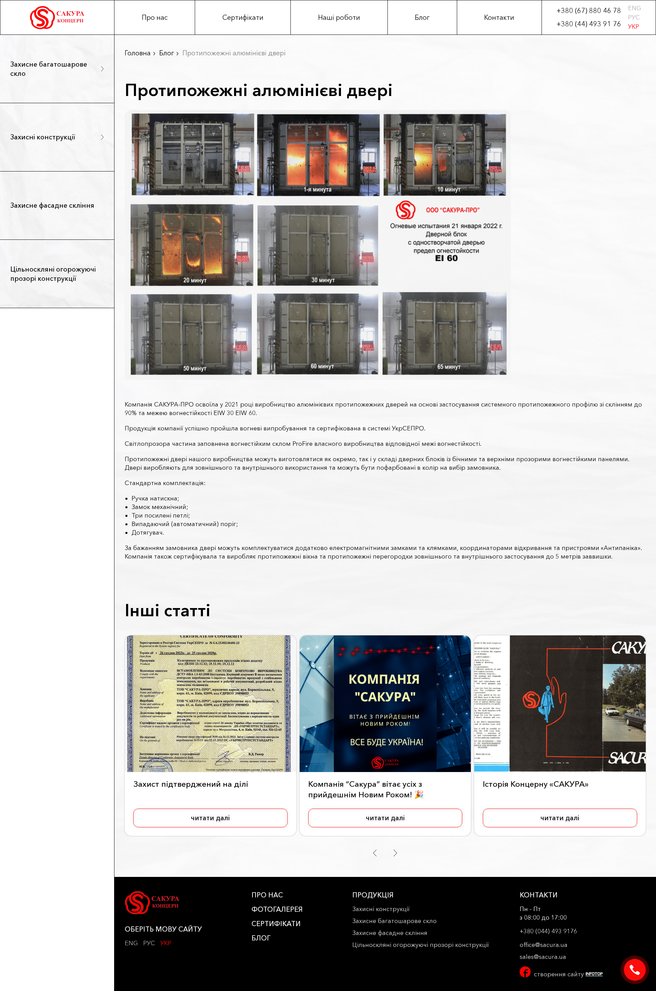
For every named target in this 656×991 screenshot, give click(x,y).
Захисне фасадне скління (52, 205)
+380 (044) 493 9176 (548, 931)
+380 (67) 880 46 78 (588, 10)
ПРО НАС (267, 895)
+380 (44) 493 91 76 (588, 24)
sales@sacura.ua (543, 957)
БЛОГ (261, 938)
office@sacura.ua (544, 945)
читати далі (210, 818)
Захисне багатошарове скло (48, 69)
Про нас (155, 17)
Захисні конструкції (42, 137)
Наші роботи (339, 17)
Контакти (499, 17)
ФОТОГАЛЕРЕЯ (277, 909)
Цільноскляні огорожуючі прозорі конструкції (53, 274)
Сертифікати (242, 17)
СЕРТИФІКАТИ (276, 924)
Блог (422, 17)
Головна (138, 53)
